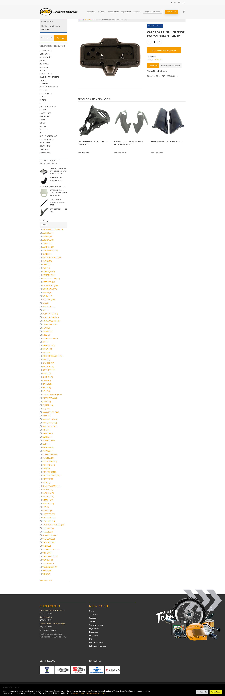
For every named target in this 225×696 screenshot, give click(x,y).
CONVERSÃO (44, 83)
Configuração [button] (202, 692)
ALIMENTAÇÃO (45, 57)
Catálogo (102, 12)
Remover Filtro (46, 580)
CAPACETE (44, 80)
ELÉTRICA (43, 90)
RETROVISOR (45, 142)
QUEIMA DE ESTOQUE (48, 136)
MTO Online (171, 12)
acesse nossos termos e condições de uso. (90, 693)
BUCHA (42, 70)
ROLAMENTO (45, 146)
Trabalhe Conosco (152, 12)
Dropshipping (113, 12)
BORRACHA (44, 64)
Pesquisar (61, 38)
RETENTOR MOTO (47, 139)
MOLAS (42, 123)
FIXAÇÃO (43, 100)
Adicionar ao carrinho (164, 50)
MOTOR (43, 126)
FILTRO (42, 97)
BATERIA (43, 60)
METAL (42, 120)
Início (80, 20)
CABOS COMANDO (47, 74)
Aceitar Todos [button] (216, 692)
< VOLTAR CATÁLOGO (155, 26)
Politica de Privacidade (97, 646)
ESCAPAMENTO (46, 93)
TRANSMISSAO (45, 152)
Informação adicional (170, 65)
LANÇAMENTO (45, 113)
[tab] (153, 65)
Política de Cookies (96, 642)
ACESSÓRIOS (45, 54)
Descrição (153, 65)
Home (91, 611)
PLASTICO (43, 129)
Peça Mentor (126, 12)
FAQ (90, 639)
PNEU (42, 133)
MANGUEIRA (44, 116)
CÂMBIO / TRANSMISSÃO (49, 77)
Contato (137, 12)
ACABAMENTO (45, 51)
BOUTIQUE (44, 67)
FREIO (42, 103)
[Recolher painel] (47, 221)
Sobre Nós (91, 12)
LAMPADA (44, 110)
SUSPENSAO (44, 149)
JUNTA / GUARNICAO (48, 106)
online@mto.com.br (48, 630)
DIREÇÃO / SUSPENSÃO (49, 87)
